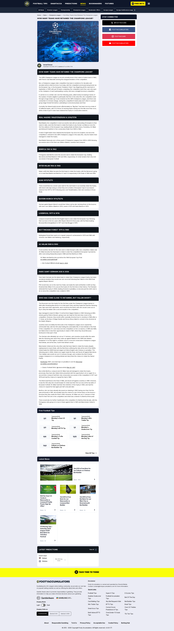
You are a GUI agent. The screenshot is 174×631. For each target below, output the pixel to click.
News (83, 4)
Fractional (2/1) (42, 613)
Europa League (108, 10)
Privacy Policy (85, 623)
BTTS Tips (109, 604)
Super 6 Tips (110, 593)
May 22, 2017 (71, 367)
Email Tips (128, 604)
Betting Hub (125, 623)
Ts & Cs (74, 623)
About (46, 623)
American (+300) (65, 613)
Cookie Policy (113, 623)
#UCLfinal (79, 362)
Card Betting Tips (94, 601)
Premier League (52, 10)
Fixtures (109, 4)
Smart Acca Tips (93, 608)
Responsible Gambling (60, 623)
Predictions (71, 4)
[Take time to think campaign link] (87, 574)
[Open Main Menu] (149, 3)
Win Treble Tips (93, 604)
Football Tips (40, 4)
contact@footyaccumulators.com (103, 586)
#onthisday (43, 362)
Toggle (43, 605)
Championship (65, 10)
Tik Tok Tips (129, 614)
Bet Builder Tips (130, 601)
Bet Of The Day (130, 597)
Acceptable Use (99, 623)
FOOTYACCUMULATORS (120, 29)
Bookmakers (95, 4)
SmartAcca (56, 4)
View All (91, 549)
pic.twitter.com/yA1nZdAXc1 (49, 364)
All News (41, 10)
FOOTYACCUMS (120, 36)
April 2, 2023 (64, 263)
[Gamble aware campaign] (47, 598)
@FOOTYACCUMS (120, 23)
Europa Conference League (125, 10)
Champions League (79, 10)
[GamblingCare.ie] (64, 598)
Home (39, 15)
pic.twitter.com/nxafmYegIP (48, 259)
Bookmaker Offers (94, 10)
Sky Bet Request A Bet (113, 601)
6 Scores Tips (129, 593)
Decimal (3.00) (53, 613)
